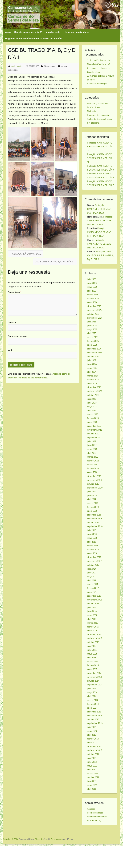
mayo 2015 (92, 654)
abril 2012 (91, 769)
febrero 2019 (93, 507)
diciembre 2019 (94, 476)
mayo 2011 (92, 785)
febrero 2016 (93, 627)
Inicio (8, 32)
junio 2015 (92, 650)
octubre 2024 (93, 356)
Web (10, 350)
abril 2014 (91, 696)
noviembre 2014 (94, 677)
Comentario (14, 292)
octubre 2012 (93, 754)
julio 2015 (91, 646)
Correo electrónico (17, 336)
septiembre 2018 (94, 526)
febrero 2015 (93, 665)
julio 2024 (91, 360)
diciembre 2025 (94, 306)
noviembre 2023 (94, 391)
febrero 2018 (93, 549)
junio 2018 (92, 534)
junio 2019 (92, 495)
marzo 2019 (92, 503)
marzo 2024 (92, 376)
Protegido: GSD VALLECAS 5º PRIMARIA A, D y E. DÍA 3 (100, 255)
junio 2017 (92, 573)
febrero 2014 (93, 704)
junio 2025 (92, 325)
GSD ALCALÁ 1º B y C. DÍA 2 (25, 253)
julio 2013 (91, 727)
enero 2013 (92, 742)
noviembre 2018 (94, 518)
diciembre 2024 (94, 349)
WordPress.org (94, 820)
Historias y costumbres (76, 32)
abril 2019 (91, 499)
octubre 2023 (93, 395)
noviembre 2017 (94, 561)
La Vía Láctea (93, 107)
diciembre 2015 (94, 634)
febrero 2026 (93, 298)
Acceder (91, 809)
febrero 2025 (93, 341)
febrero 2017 (93, 588)
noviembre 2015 (94, 638)
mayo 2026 (92, 287)
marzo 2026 (92, 294)
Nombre (12, 322)
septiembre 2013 (94, 723)
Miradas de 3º (53, 32)
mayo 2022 (92, 449)
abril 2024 (91, 372)
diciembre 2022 (94, 426)
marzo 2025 (92, 337)
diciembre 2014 (94, 673)
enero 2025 (92, 345)
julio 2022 (91, 441)
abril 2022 (91, 453)
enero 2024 (92, 383)
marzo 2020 (92, 464)
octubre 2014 (93, 681)
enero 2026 (92, 302)
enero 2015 (92, 669)
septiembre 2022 (94, 437)
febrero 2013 (93, 739)
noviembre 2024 (94, 352)
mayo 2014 (92, 692)
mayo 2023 (92, 406)
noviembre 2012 (94, 750)
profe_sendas (17, 66)
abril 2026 (91, 291)
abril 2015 (91, 657)
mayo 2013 (92, 731)
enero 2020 (92, 472)
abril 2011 (91, 789)
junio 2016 (92, 611)
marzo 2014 (92, 700)
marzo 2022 (92, 457)
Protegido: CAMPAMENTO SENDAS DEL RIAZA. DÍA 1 (100, 221)
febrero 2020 (93, 468)
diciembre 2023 (94, 387)
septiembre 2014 (94, 684)
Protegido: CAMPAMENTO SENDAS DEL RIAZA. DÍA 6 (99, 209)
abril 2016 (91, 619)
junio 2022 (92, 445)
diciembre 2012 (94, 746)
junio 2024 (92, 364)
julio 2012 (91, 758)
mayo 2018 (92, 538)
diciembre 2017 (94, 557)
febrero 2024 (93, 379)
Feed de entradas (95, 813)
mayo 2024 (92, 368)
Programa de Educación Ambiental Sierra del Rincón (33, 38)
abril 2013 (91, 735)
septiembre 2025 (94, 318)
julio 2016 (91, 607)
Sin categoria (50, 66)
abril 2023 (91, 410)
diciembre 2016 (94, 596)
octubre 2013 (93, 719)
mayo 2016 (92, 615)
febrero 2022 (93, 461)
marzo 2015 (92, 661)
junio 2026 (92, 283)
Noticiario (91, 111)
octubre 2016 (93, 603)
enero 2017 (92, 592)
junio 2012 (92, 762)
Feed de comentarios (97, 816)
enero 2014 (92, 708)
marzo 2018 (92, 545)
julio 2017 (91, 569)
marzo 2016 (92, 623)
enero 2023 (92, 422)
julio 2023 (91, 399)
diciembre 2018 (94, 515)
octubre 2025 (93, 314)
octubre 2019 (93, 484)
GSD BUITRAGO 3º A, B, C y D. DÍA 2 (55, 261)
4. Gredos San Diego (97, 83)
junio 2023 (92, 403)
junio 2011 (91, 781)
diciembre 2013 (94, 712)
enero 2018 (92, 553)
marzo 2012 (92, 773)
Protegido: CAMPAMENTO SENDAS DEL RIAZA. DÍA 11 (99, 147)
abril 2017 (91, 580)
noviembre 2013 (94, 715)
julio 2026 (91, 279)
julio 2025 (91, 322)
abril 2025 (91, 333)
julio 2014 (91, 688)
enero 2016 (92, 630)
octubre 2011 (93, 777)
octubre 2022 (93, 433)
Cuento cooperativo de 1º (28, 32)
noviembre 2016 (94, 600)
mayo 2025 (92, 329)
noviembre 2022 (94, 430)
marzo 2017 (92, 584)
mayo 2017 (92, 576)
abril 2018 (91, 542)
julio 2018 (91, 530)
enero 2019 (92, 511)
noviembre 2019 (94, 480)
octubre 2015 (93, 642)
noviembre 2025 (94, 310)
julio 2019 (91, 491)
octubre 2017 (93, 565)
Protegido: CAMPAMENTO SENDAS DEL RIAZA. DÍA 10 (99, 158)
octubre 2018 (93, 522)
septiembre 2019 (94, 488)
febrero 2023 (93, 418)
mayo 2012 (92, 766)
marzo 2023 (92, 414)
